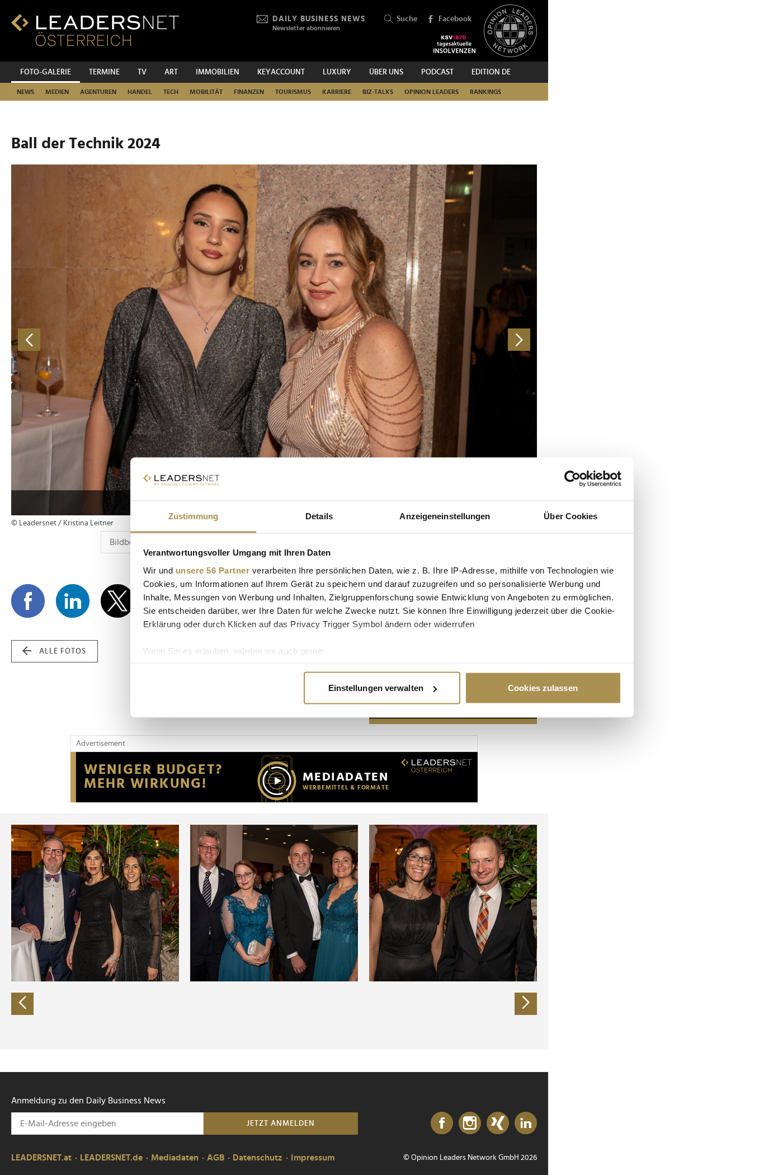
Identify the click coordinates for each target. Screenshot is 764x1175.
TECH (170, 91)
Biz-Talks (377, 91)
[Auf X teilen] (117, 601)
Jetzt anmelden (281, 1123)
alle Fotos (62, 651)
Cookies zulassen (543, 688)
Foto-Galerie (45, 72)
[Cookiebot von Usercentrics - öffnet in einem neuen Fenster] (572, 479)
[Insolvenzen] (454, 44)
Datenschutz (257, 1157)
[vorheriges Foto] (142, 339)
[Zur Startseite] (95, 30)
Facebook (454, 19)
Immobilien (217, 72)
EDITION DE (491, 72)
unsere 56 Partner (213, 570)
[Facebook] (442, 1123)
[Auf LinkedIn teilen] (72, 601)
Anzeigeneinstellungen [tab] (444, 515)
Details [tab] (319, 515)
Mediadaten (175, 1157)
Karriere (336, 91)
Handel (140, 91)
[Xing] (498, 1123)
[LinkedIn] (526, 1123)
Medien (57, 91)
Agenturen (98, 91)
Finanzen (249, 91)
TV (142, 72)
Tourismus (293, 91)
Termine (104, 72)
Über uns (386, 72)
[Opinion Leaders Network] (510, 31)
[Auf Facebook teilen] (28, 601)
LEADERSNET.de (111, 1157)
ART (171, 72)
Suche (407, 19)
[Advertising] (274, 777)
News (25, 91)
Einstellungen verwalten (375, 688)
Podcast (437, 72)
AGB (215, 1157)
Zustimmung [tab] (193, 515)
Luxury (337, 72)
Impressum (312, 1157)
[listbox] (274, 931)
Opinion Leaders (431, 91)
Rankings (485, 91)
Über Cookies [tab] (570, 515)
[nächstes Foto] (405, 339)
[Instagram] (470, 1123)
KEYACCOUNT (281, 72)
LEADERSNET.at (41, 1157)
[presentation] (22, 1004)
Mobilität (206, 91)
